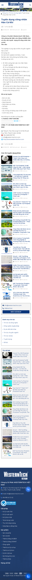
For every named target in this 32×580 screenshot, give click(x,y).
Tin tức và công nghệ (15, 13)
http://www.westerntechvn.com (13, 139)
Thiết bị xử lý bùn (8, 550)
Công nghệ (6, 544)
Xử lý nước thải (7, 511)
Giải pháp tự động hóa (10, 526)
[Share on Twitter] (6, 27)
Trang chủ (5, 13)
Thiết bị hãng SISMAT (10, 541)
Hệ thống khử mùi (9, 556)
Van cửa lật (6, 536)
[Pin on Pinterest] (10, 27)
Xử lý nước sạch (8, 514)
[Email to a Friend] (8, 27)
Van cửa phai (7, 533)
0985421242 (8, 308)
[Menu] (2, 5)
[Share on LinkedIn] (12, 27)
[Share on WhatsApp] (2, 27)
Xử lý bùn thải (7, 517)
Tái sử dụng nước (8, 520)
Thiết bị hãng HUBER (10, 539)
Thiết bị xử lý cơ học (9, 547)
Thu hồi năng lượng (9, 523)
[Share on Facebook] (4, 27)
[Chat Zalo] (28, 576)
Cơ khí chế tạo (7, 553)
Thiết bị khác (7, 559)
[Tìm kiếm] (30, 5)
